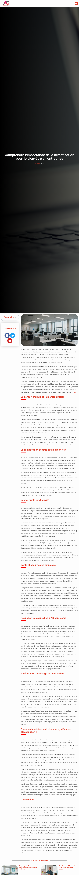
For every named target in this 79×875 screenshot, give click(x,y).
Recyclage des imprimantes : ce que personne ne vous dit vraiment (28, 867)
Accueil (37, 163)
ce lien (74, 392)
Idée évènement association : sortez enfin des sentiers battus (68, 867)
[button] (76, 3)
